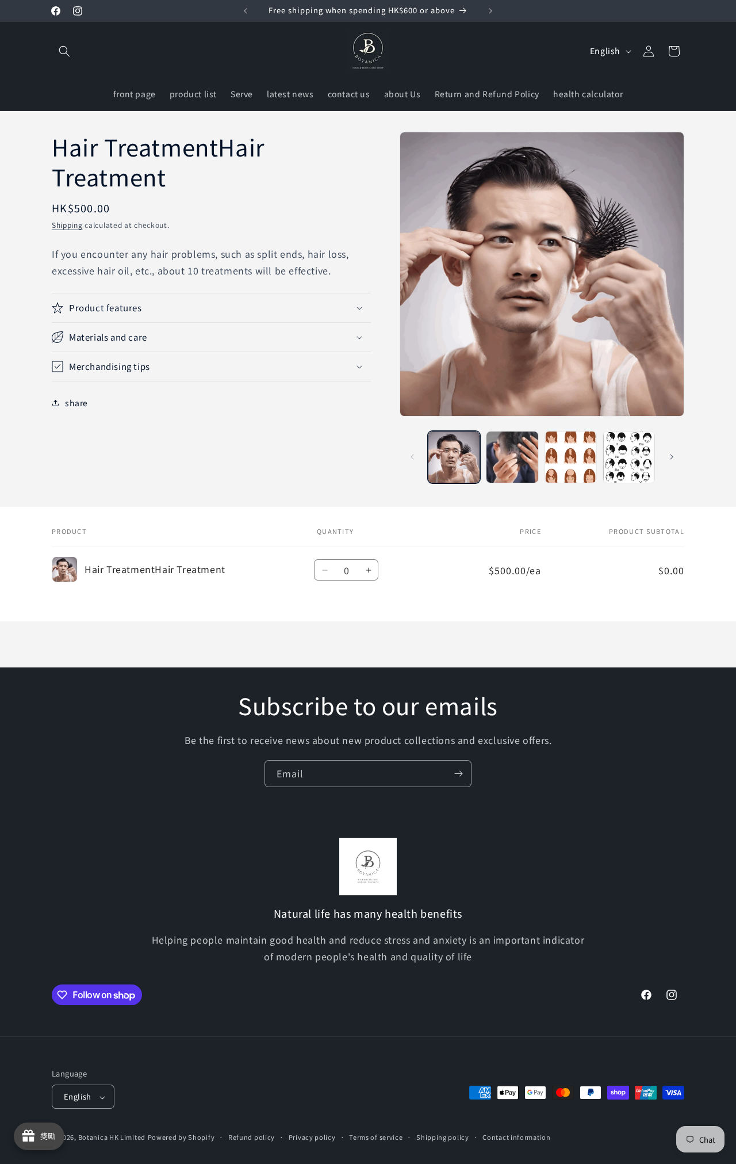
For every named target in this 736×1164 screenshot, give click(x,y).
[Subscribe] (458, 773)
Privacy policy (312, 1137)
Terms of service (375, 1137)
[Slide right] (671, 457)
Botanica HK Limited (111, 1137)
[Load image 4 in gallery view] (629, 457)
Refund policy (251, 1137)
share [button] (76, 402)
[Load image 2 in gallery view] (512, 457)
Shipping (67, 225)
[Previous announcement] (245, 11)
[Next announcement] (490, 11)
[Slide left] (412, 457)
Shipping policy (442, 1137)
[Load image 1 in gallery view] (454, 457)
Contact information (516, 1137)
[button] (64, 51)
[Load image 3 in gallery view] (571, 457)
